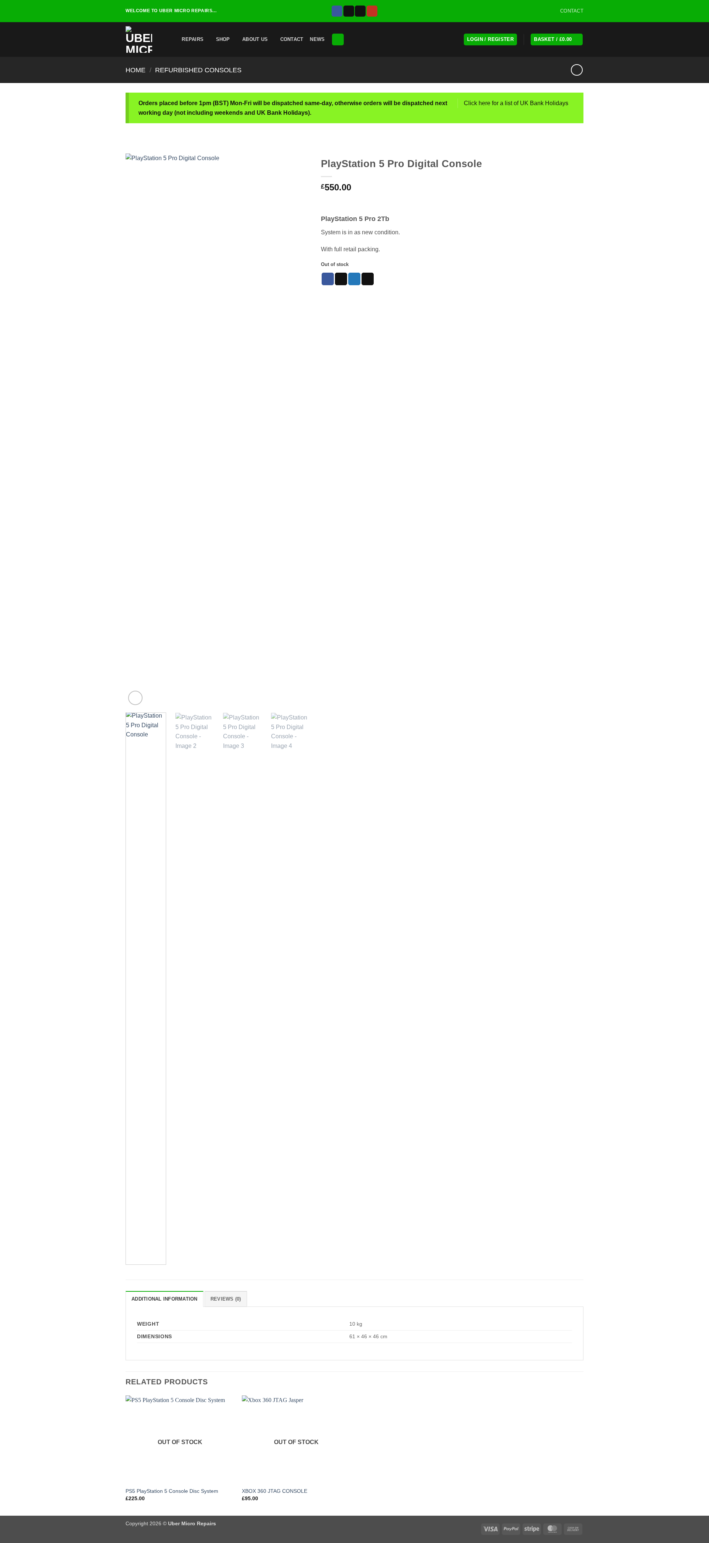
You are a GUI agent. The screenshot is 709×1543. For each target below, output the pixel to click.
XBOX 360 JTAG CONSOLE (274, 1491)
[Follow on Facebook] (337, 11)
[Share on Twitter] (354, 279)
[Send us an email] (360, 11)
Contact (292, 39)
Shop (223, 39)
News (317, 39)
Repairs (192, 39)
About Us (255, 39)
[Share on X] (341, 279)
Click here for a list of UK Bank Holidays (516, 103)
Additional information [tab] (164, 1299)
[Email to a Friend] (368, 279)
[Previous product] (576, 70)
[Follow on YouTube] (372, 11)
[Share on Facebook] (328, 279)
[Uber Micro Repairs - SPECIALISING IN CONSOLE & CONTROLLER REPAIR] (140, 39)
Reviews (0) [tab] (225, 1299)
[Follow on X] (348, 11)
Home (135, 70)
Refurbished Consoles (198, 70)
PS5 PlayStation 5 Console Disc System (172, 1491)
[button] (170, 39)
